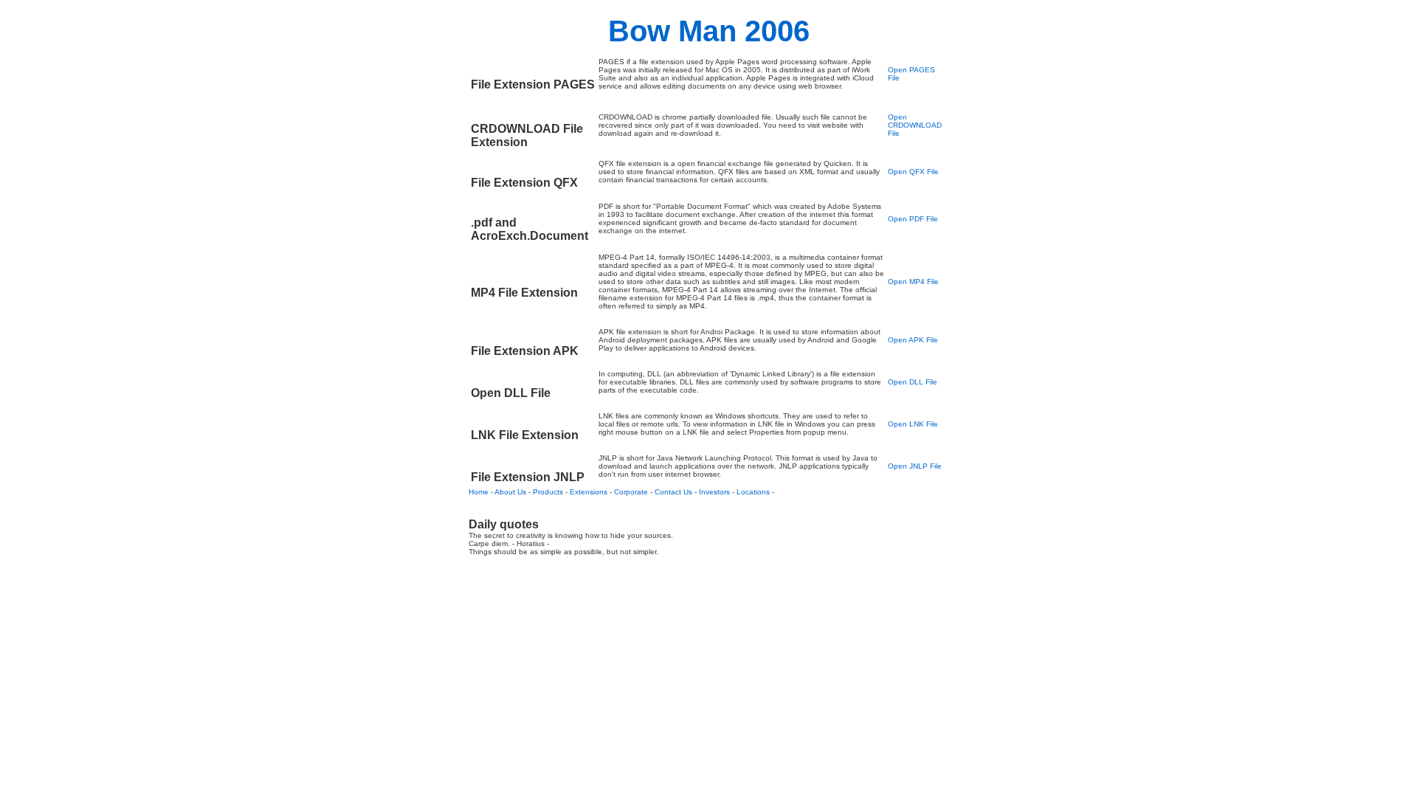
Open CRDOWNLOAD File (915, 125)
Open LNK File (913, 424)
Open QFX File (913, 172)
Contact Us (673, 492)
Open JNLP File (915, 466)
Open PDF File (913, 219)
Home (479, 492)
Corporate (631, 492)
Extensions (588, 492)
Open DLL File (912, 382)
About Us (510, 492)
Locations (753, 492)
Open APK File (913, 340)
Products (548, 492)
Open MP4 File (913, 281)
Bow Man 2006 (709, 31)
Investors (714, 492)
